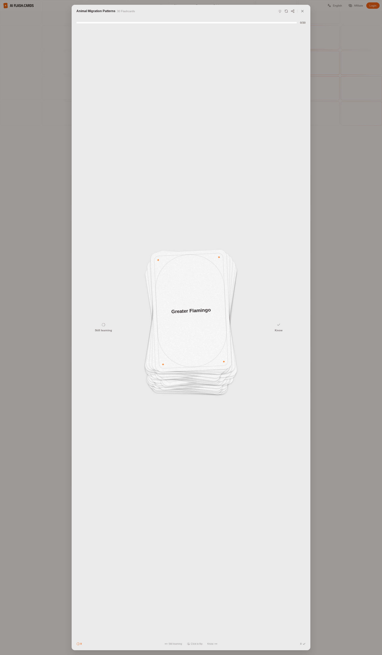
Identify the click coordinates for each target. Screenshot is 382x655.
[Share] (292, 11)
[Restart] (286, 11)
